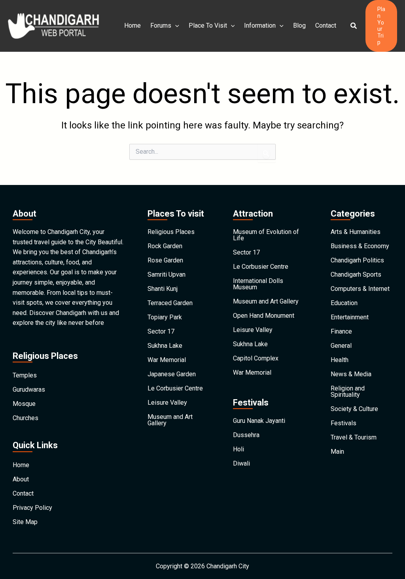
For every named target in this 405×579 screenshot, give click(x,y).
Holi (238, 449)
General (341, 345)
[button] (354, 26)
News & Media (351, 374)
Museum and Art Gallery (170, 420)
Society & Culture (354, 409)
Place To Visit (208, 25)
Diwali (241, 463)
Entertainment (350, 317)
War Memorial (167, 360)
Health (339, 360)
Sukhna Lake (165, 345)
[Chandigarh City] (53, 25)
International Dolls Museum (258, 284)
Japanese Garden (172, 374)
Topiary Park (165, 317)
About (21, 479)
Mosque (24, 403)
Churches (25, 418)
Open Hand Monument (263, 315)
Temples (25, 375)
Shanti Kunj (163, 288)
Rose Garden (165, 260)
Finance (341, 331)
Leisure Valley (167, 402)
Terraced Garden (170, 303)
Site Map (25, 522)
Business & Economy (360, 246)
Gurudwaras (29, 389)
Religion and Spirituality (348, 391)
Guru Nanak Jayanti (259, 420)
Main (337, 451)
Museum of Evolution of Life (266, 235)
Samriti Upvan (166, 274)
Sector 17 (161, 331)
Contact (325, 25)
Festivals (343, 423)
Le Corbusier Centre (175, 388)
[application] (175, 25)
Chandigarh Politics (357, 260)
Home (132, 25)
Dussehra (246, 435)
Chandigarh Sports (356, 274)
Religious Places (171, 232)
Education (344, 303)
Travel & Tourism (354, 437)
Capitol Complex (255, 358)
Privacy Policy (32, 507)
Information (260, 25)
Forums (160, 25)
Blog (299, 25)
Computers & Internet (360, 288)
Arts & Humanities (355, 232)
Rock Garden (165, 246)
